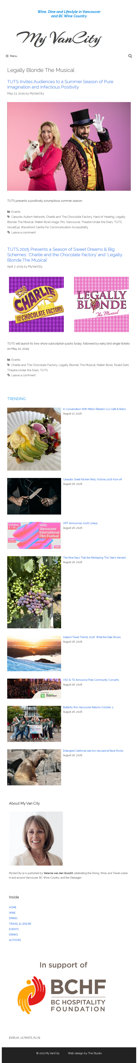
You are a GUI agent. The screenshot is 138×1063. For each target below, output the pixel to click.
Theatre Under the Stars (97, 222)
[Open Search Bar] (130, 56)
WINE (12, 912)
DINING (13, 918)
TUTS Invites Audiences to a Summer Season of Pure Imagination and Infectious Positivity (60, 84)
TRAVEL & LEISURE (20, 923)
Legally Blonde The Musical (77, 365)
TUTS (118, 222)
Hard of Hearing (103, 217)
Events (15, 211)
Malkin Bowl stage (47, 222)
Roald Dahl (121, 365)
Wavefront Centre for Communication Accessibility (54, 227)
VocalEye (13, 227)
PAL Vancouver (70, 222)
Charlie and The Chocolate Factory (69, 217)
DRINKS (13, 934)
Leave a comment (23, 232)
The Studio (95, 1053)
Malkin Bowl (105, 365)
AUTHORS (15, 940)
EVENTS (14, 929)
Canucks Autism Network (28, 217)
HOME (12, 907)
